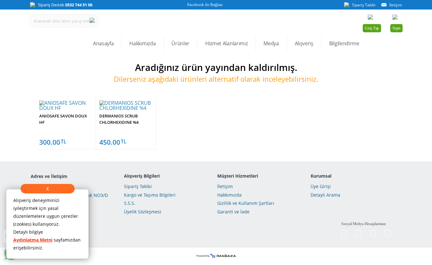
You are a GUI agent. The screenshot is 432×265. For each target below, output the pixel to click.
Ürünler (180, 43)
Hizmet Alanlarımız (226, 43)
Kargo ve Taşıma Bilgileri (150, 195)
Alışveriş (304, 43)
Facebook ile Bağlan (204, 4)
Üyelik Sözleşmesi (142, 212)
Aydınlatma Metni (32, 240)
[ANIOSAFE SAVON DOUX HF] (65, 107)
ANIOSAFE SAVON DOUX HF (63, 119)
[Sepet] (396, 19)
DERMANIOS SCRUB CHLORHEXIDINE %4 (119, 119)
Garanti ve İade (233, 212)
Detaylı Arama (325, 195)
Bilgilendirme (344, 43)
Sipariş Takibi (138, 186)
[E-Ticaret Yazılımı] (216, 256)
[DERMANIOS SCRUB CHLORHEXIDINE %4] (125, 107)
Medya (271, 43)
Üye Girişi (321, 186)
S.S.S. (129, 203)
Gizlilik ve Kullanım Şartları (245, 203)
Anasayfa (103, 43)
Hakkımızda (142, 43)
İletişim (225, 186)
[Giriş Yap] (372, 19)
